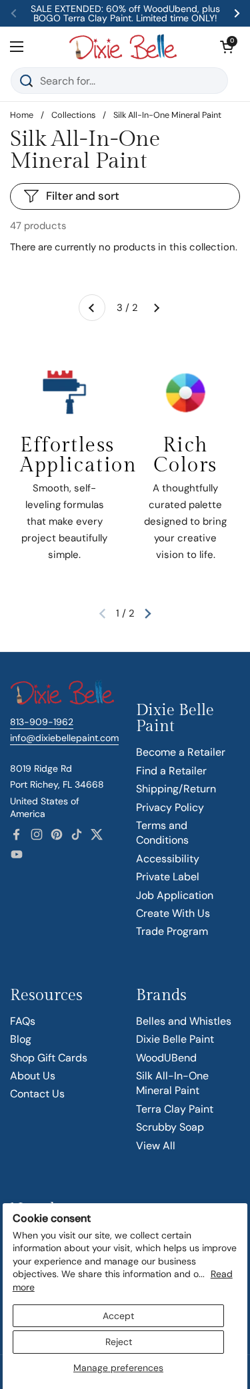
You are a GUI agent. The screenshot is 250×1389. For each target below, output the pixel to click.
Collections (73, 115)
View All (155, 1146)
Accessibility (167, 859)
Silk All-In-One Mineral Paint (172, 1083)
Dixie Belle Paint (175, 1039)
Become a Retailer (180, 752)
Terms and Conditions (162, 832)
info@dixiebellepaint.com (64, 738)
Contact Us (37, 1094)
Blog (20, 1039)
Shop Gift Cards (48, 1058)
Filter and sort (82, 195)
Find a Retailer (171, 771)
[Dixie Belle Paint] (123, 46)
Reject (118, 1342)
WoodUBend (166, 1058)
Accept (118, 1316)
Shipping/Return (176, 789)
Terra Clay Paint (174, 1109)
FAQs (22, 1021)
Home (21, 115)
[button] (226, 46)
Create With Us (173, 913)
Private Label (167, 877)
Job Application (174, 895)
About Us (32, 1076)
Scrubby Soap (170, 1127)
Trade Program (172, 931)
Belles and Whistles (183, 1021)
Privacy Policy (170, 807)
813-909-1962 (41, 722)
